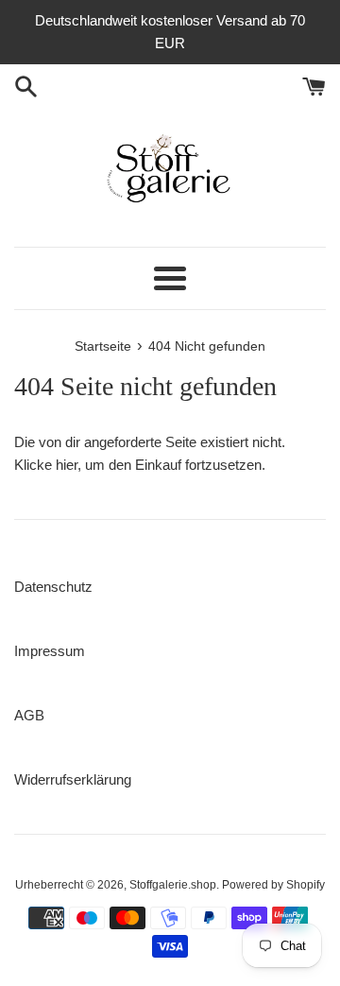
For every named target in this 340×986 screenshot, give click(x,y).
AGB (29, 715)
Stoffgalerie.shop (172, 884)
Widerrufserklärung (72, 779)
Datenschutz (53, 587)
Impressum (49, 651)
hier (66, 465)
